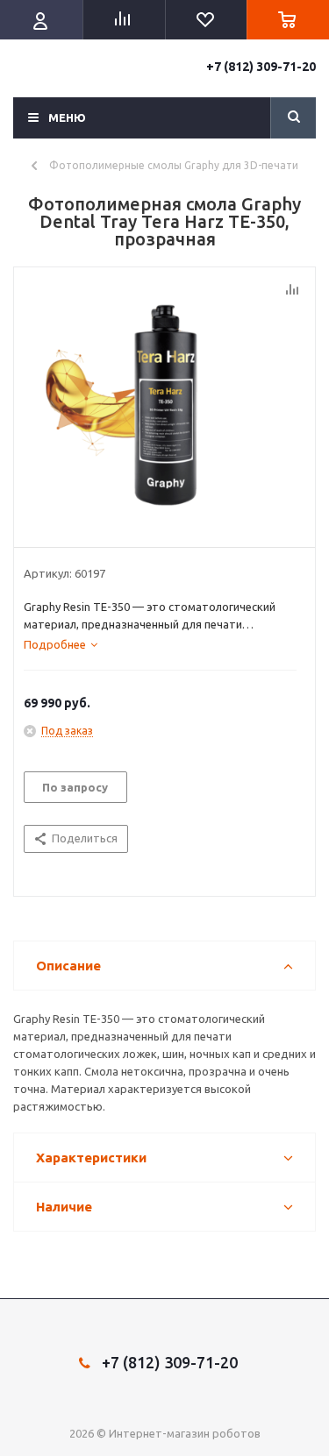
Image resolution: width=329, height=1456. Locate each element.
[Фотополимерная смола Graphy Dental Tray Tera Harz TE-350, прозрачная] (164, 403)
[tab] (60, 644)
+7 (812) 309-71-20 (261, 66)
